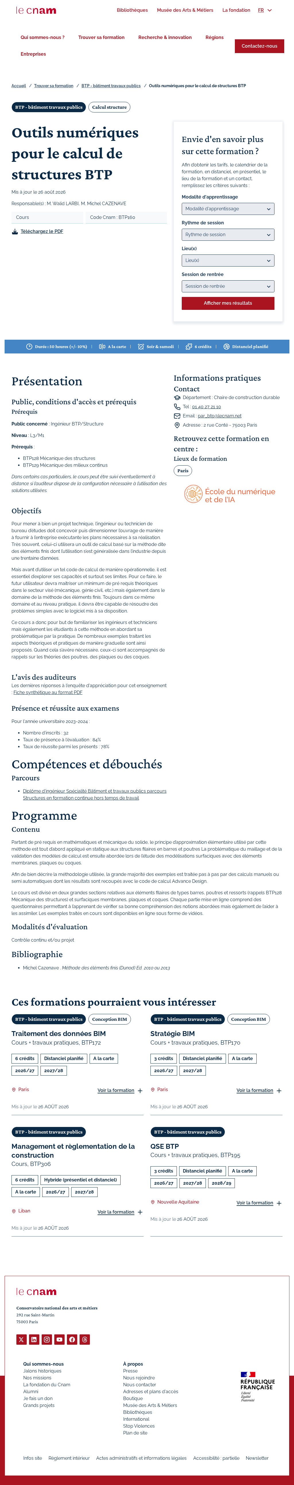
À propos (133, 1364)
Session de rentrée (203, 274)
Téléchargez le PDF (42, 231)
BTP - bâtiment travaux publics (111, 85)
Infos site (32, 1458)
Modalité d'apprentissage (210, 197)
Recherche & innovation (165, 37)
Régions (215, 37)
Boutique (133, 1398)
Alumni (30, 1391)
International (136, 1419)
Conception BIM (109, 1019)
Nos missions (37, 1378)
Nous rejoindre (139, 1378)
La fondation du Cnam (46, 1384)
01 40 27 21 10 (206, 406)
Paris (182, 470)
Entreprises (33, 54)
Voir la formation (116, 1090)
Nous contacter (139, 1384)
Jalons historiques (42, 1371)
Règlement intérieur (69, 1458)
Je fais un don (38, 1398)
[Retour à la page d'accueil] (36, 10)
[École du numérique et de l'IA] (228, 494)
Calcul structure (109, 107)
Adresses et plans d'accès (150, 1391)
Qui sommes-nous (43, 1364)
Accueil (18, 85)
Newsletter (257, 1458)
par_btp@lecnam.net (219, 416)
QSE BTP (164, 1146)
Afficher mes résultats (228, 303)
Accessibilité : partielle (216, 1458)
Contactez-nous (259, 46)
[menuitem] (132, 10)
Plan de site (135, 1433)
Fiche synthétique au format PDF (47, 692)
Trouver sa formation (101, 37)
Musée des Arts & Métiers (150, 1405)
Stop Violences (139, 1426)
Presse (130, 1371)
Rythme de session (203, 223)
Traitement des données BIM (58, 1033)
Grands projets (39, 1405)
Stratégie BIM (172, 1033)
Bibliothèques (137, 1412)
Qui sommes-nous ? (43, 37)
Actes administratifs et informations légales (141, 1458)
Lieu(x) (189, 248)
